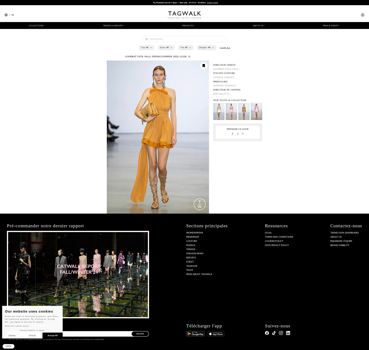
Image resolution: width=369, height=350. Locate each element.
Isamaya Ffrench (225, 86)
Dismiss (12, 335)
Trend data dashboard (344, 233)
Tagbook (191, 266)
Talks (189, 270)
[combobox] (146, 48)
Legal (268, 233)
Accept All (53, 335)
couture (191, 241)
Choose (33, 335)
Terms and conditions (279, 237)
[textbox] (146, 48)
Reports (191, 258)
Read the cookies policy (18, 326)
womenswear (194, 233)
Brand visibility (339, 245)
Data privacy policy (277, 245)
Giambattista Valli (138, 57)
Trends (190, 249)
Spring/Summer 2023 (165, 57)
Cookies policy (274, 241)
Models (190, 245)
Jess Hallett (221, 94)
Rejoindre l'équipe (341, 241)
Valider (140, 334)
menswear (192, 237)
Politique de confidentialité (94, 339)
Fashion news (194, 253)
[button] (8, 346)
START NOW (212, 2)
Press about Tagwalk (199, 274)
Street (190, 262)
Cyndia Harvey (223, 77)
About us (335, 237)
